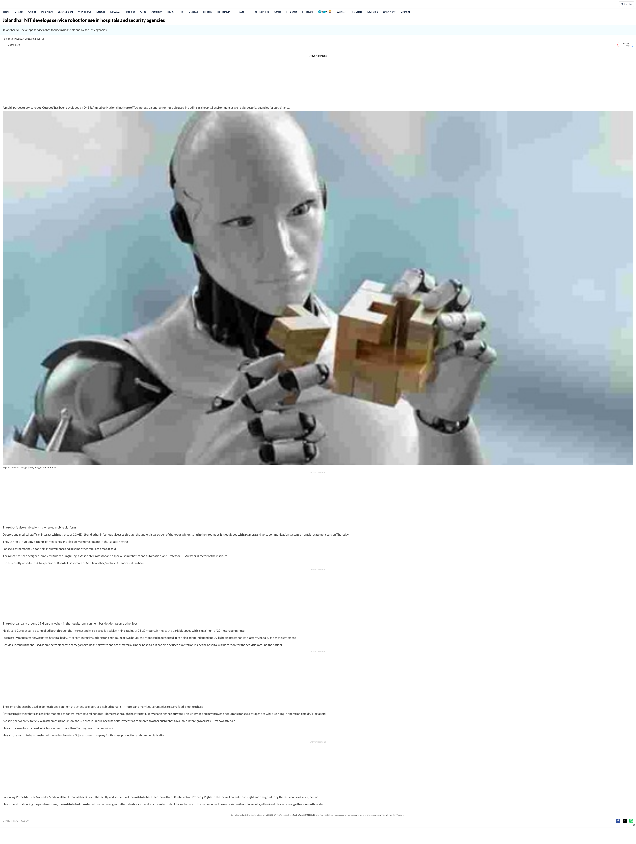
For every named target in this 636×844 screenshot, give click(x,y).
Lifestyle (100, 11)
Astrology (157, 11)
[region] (318, 81)
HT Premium (223, 11)
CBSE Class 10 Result (304, 814)
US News (193, 11)
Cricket (32, 11)
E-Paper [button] (19, 11)
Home (6, 11)
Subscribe (626, 4)
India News (47, 11)
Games (277, 11)
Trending (130, 11)
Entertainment (65, 11)
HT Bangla (291, 11)
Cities (143, 11)
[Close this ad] (633, 825)
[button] (618, 821)
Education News (274, 814)
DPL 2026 (115, 11)
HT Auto (240, 11)
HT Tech (207, 11)
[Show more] (403, 815)
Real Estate (356, 11)
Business (341, 11)
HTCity (170, 11)
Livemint (405, 11)
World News (84, 11)
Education (372, 11)
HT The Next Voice (259, 11)
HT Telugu (307, 11)
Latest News (389, 11)
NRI (182, 11)
